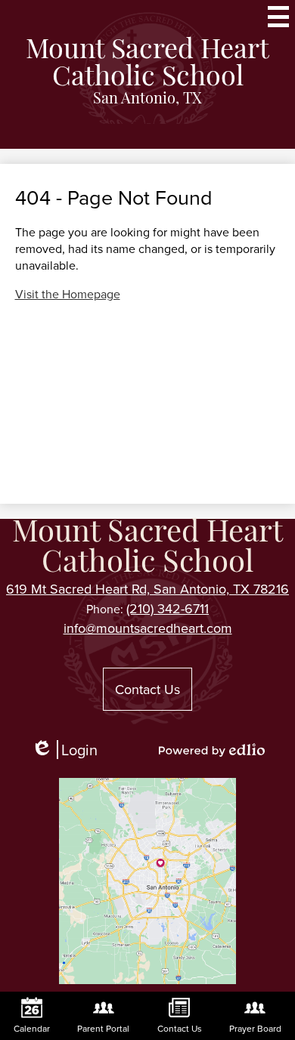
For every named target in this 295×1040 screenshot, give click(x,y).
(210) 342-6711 (167, 608)
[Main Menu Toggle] (278, 16)
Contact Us (147, 689)
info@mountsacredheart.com (148, 628)
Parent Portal (103, 1028)
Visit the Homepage (67, 293)
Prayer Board (255, 1028)
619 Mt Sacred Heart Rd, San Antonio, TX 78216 (147, 588)
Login (70, 749)
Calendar (32, 1028)
